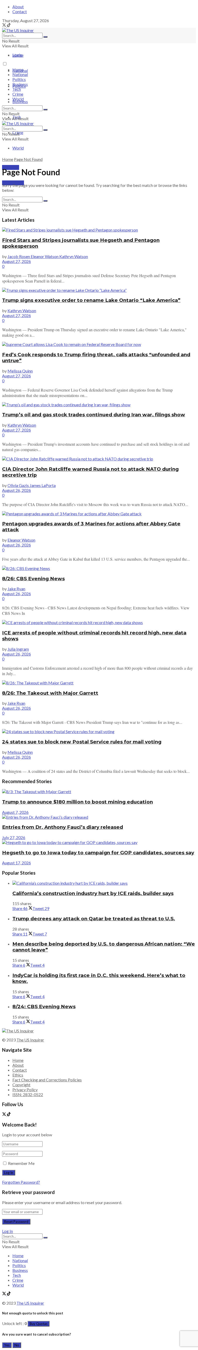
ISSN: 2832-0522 (27, 1094)
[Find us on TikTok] (9, 25)
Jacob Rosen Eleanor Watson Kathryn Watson (47, 256)
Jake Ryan (16, 588)
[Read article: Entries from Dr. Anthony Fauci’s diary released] (99, 817)
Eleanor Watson (21, 539)
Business (20, 101)
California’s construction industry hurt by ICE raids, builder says (93, 893)
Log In (7, 1231)
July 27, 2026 (13, 837)
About (18, 6)
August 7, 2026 (15, 812)
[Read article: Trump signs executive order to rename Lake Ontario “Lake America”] (99, 290)
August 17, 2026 (16, 862)
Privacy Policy (25, 1089)
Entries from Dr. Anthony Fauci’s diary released (62, 827)
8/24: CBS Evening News (44, 1006)
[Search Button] (45, 37)
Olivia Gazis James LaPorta (31, 485)
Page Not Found (28, 159)
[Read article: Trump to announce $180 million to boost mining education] (99, 791)
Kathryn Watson (21, 310)
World (18, 147)
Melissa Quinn (20, 370)
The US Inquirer (30, 1039)
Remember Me (21, 1163)
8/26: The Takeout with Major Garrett (50, 693)
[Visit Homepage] (18, 30)
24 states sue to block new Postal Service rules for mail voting (81, 742)
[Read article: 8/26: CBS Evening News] (99, 568)
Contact (19, 11)
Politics (19, 79)
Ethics (17, 1074)
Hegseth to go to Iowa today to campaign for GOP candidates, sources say (98, 853)
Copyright (21, 1084)
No (16, 1345)
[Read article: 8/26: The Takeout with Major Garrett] (99, 682)
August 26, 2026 (16, 490)
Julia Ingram (18, 649)
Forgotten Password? (21, 1182)
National (20, 74)
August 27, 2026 (16, 261)
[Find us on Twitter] (4, 25)
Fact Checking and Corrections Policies (47, 1079)
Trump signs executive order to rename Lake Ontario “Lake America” (91, 300)
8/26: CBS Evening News (33, 579)
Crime (17, 94)
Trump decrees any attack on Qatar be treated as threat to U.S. (93, 919)
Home (17, 55)
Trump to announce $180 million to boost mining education (77, 802)
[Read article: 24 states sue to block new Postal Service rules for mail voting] (99, 731)
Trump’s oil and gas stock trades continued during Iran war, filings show (93, 415)
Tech (16, 89)
